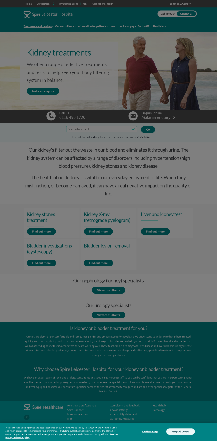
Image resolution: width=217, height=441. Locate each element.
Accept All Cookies (180, 431)
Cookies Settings (150, 431)
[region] (108, 432)
